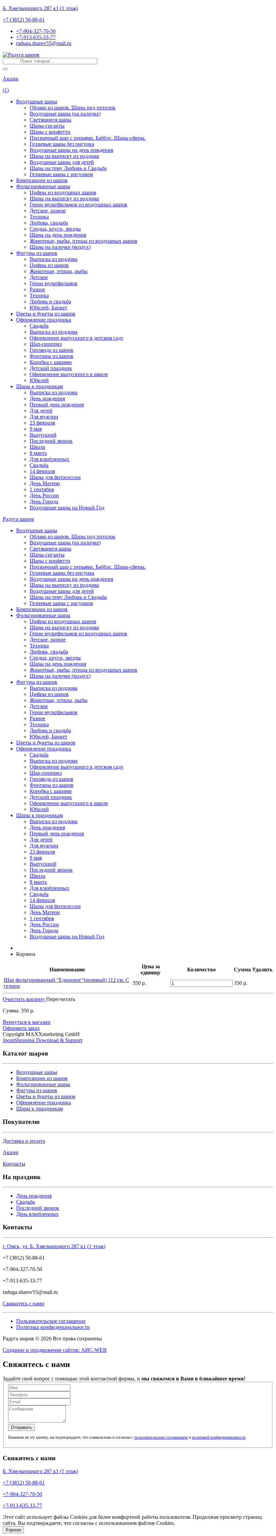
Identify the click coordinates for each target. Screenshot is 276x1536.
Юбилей (39, 380)
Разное (37, 289)
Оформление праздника (43, 320)
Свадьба (39, 326)
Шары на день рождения (58, 235)
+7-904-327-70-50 (36, 31)
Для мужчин (44, 417)
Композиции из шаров (42, 180)
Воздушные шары (36, 101)
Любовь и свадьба (50, 301)
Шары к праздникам (39, 386)
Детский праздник (51, 368)
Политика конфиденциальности (53, 1327)
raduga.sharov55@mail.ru (43, 43)
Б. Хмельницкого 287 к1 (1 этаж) (40, 8)
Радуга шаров (18, 519)
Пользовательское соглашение (50, 1321)
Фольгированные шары (43, 186)
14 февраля (42, 471)
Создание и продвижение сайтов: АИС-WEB (55, 1350)
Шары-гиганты (47, 126)
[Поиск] (5, 69)
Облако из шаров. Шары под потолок (72, 107)
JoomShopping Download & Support (42, 1040)
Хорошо (13, 1529)
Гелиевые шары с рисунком (61, 174)
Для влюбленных (49, 459)
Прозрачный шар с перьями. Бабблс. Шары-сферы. (88, 138)
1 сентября (42, 489)
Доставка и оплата (24, 1141)
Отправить (21, 1427)
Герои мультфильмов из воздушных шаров (78, 204)
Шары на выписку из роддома (64, 156)
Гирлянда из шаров (51, 350)
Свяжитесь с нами (23, 1303)
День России (44, 495)
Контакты (14, 1164)
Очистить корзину (24, 999)
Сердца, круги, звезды (55, 229)
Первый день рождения (57, 404)
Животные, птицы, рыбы (59, 271)
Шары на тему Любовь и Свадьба (68, 168)
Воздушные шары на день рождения (71, 150)
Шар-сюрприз (46, 344)
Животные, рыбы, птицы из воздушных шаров (83, 241)
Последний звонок (51, 441)
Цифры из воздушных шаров (63, 192)
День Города (44, 501)
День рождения (47, 398)
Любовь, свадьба (49, 223)
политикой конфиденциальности (218, 1437)
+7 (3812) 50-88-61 (24, 20)
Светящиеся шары (50, 120)
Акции (11, 78)
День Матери (45, 483)
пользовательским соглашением (161, 1437)
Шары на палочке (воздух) (60, 247)
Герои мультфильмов (53, 283)
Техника (39, 217)
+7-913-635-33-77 (36, 37)
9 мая (36, 429)
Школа (37, 447)
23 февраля (42, 423)
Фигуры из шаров (36, 253)
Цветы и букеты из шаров (45, 313)
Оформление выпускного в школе (69, 374)
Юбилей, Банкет (48, 307)
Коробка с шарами (51, 362)
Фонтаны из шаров (51, 356)
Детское (39, 277)
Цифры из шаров (49, 265)
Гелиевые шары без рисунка (62, 144)
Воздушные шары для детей (62, 162)
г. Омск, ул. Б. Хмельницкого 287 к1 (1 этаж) (54, 1246)
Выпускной (43, 435)
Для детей (41, 410)
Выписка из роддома (53, 259)
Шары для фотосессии (55, 477)
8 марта (38, 453)
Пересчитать (60, 999)
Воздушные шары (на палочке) (65, 113)
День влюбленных (37, 1214)
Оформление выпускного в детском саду (77, 338)
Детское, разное (48, 210)
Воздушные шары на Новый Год (67, 507)
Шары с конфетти (50, 132)
